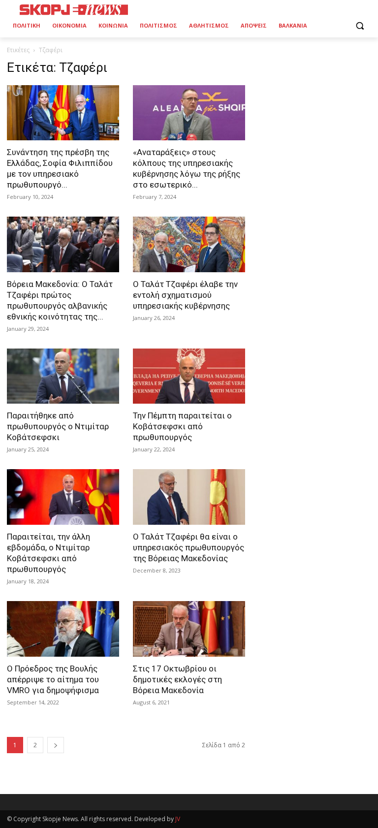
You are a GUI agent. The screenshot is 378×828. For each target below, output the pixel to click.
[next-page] (55, 745)
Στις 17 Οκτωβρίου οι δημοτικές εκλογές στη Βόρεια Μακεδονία (177, 679)
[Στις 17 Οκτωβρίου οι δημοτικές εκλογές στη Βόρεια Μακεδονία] (189, 629)
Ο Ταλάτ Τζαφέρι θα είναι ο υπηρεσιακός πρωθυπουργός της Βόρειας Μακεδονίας (188, 547)
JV (177, 819)
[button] (359, 25)
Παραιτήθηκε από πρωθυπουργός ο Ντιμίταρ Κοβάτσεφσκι (58, 426)
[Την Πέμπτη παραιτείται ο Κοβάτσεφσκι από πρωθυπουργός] (189, 376)
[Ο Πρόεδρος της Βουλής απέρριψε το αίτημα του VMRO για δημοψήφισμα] (63, 629)
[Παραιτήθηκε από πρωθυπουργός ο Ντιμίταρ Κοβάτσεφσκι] (63, 376)
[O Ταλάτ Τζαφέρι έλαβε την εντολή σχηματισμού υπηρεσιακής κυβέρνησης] (189, 244)
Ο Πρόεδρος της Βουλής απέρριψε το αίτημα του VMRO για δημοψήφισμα (53, 679)
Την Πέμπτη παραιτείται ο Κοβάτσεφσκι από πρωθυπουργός (182, 426)
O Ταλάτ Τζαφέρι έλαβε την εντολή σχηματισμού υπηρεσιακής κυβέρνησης (185, 295)
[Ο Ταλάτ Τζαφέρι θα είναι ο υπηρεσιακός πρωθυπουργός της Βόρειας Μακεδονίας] (189, 497)
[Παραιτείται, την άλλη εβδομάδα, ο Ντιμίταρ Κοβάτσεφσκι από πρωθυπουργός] (63, 497)
